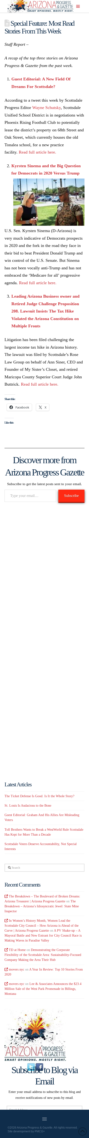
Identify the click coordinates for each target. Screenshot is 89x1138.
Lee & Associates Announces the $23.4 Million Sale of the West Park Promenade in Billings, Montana (43, 989)
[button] (78, 6)
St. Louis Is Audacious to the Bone (28, 805)
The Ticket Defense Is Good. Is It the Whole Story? (39, 796)
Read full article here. (37, 152)
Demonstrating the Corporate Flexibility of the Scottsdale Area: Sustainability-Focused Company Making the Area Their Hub (43, 955)
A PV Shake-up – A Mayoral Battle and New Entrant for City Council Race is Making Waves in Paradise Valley (43, 935)
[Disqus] (45, 575)
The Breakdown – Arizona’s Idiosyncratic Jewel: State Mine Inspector (42, 906)
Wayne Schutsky (46, 107)
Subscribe (71, 496)
